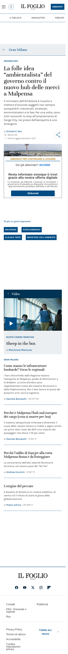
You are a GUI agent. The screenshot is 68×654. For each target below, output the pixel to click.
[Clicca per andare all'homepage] (33, 576)
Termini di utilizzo (16, 634)
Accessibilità (13, 639)
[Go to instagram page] (41, 587)
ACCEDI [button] (44, 165)
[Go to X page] (32, 587)
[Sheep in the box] (33, 314)
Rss (8, 616)
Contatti (10, 604)
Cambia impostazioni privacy (13, 647)
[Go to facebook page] (16, 587)
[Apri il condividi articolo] (58, 134)
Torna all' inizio (45, 632)
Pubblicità (42, 604)
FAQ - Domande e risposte (16, 610)
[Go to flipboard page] (49, 587)
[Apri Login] (11, 6)
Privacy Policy (14, 629)
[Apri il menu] (3, 6)
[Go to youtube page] (24, 587)
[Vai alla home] (33, 7)
